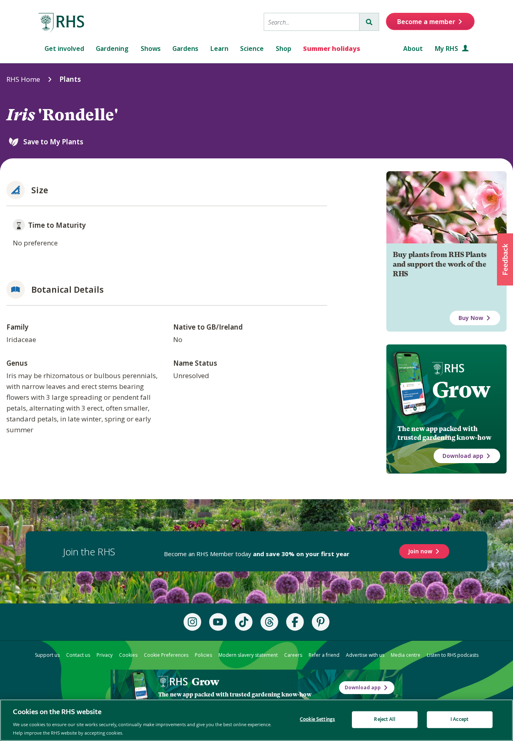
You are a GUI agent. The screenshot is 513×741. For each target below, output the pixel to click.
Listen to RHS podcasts (453, 655)
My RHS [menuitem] (447, 48)
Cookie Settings (317, 720)
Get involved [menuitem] (64, 48)
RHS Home (23, 79)
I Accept (459, 720)
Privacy (105, 655)
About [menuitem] (413, 48)
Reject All (384, 720)
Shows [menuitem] (151, 48)
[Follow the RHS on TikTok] (243, 622)
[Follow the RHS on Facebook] (295, 622)
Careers (293, 655)
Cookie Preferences (166, 655)
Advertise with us (365, 655)
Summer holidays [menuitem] (331, 48)
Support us (47, 655)
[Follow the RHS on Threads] (269, 622)
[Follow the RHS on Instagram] (192, 622)
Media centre (405, 655)
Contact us (78, 655)
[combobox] (311, 21)
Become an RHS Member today (256, 554)
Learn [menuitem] (219, 48)
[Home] (61, 23)
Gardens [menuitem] (185, 48)
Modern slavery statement (248, 655)
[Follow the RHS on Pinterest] (320, 622)
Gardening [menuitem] (112, 48)
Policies (203, 655)
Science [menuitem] (252, 48)
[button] (505, 259)
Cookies (128, 655)
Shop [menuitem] (283, 48)
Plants (70, 79)
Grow (461, 390)
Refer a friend (324, 655)
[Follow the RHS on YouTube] (218, 622)
